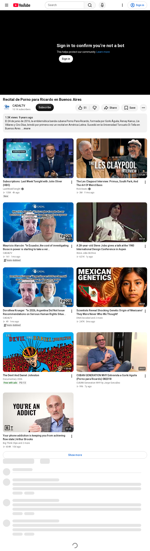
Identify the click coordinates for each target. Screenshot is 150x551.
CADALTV (18, 105)
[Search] (90, 5)
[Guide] (6, 5)
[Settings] (122, 5)
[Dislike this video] (94, 107)
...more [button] (26, 128)
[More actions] (143, 107)
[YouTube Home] (21, 5)
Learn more (103, 51)
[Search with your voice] (102, 5)
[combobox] (65, 5)
